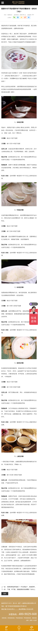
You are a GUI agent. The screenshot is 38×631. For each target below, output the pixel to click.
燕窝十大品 (32, 620)
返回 (4, 593)
